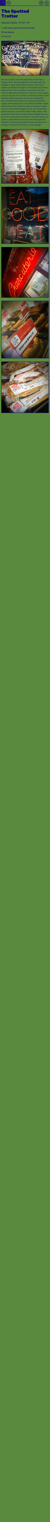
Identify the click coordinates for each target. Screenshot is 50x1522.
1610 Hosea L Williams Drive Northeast (19, 28)
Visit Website (9, 32)
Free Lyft (7, 36)
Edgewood (5, 23)
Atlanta (14, 22)
